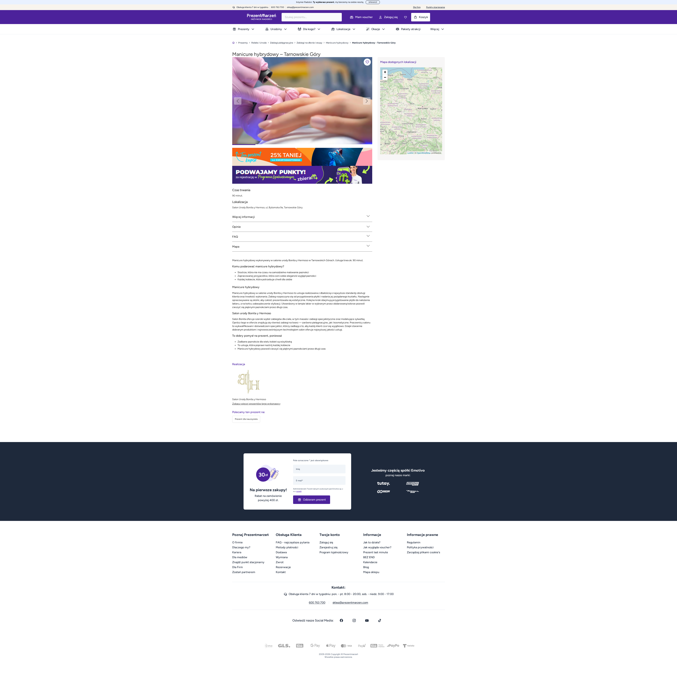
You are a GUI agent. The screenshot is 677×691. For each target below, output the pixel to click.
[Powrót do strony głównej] (233, 42)
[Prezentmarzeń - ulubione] (405, 17)
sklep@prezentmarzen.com (300, 7)
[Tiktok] (380, 620)
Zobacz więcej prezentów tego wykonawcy (256, 403)
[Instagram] (354, 620)
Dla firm (417, 7)
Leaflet (410, 152)
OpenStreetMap (423, 152)
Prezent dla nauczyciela (246, 419)
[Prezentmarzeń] (261, 17)
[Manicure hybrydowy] (302, 100)
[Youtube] (367, 620)
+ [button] (385, 72)
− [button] (385, 77)
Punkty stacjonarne (435, 7)
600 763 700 (317, 602)
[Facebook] (341, 620)
